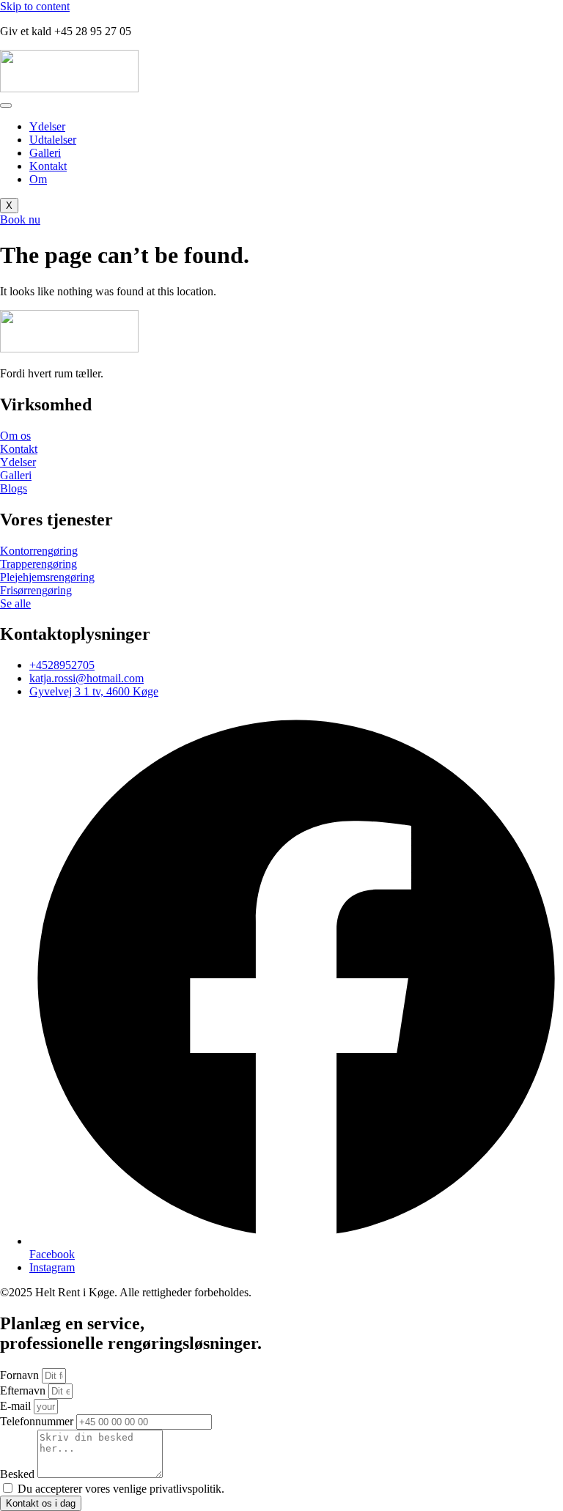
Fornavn (21, 1375)
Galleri (45, 153)
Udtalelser (52, 139)
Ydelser (47, 126)
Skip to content (35, 6)
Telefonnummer (38, 1421)
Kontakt (48, 166)
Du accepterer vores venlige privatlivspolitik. (121, 1488)
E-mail (17, 1406)
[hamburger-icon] (6, 105)
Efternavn (24, 1390)
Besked (18, 1474)
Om (38, 179)
